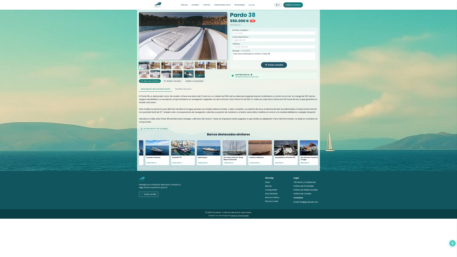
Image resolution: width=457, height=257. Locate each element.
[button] (183, 36)
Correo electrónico (240, 37)
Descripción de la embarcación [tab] (155, 89)
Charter (206, 4)
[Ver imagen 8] (222, 65)
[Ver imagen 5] (189, 65)
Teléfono (236, 44)
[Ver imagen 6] (200, 65)
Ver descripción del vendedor (155, 128)
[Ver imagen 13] (189, 74)
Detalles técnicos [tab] (183, 89)
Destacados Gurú (222, 4)
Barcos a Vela (271, 201)
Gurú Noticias (271, 193)
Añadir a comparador (195, 81)
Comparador (271, 189)
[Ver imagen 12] (177, 74)
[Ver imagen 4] (177, 65)
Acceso (252, 5)
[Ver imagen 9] (144, 74)
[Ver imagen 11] (166, 74)
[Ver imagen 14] (200, 74)
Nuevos (184, 4)
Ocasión (195, 4)
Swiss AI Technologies (240, 215)
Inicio (267, 182)
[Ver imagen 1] (144, 65)
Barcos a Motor (272, 197)
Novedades (239, 4)
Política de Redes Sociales (305, 189)
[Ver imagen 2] (155, 65)
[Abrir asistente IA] (452, 243)
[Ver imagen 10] (155, 74)
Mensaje (241, 51)
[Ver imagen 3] (166, 65)
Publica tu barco (293, 4)
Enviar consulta (275, 65)
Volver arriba (150, 194)
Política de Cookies (302, 193)
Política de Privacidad (303, 186)
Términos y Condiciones (304, 182)
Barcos (268, 186)
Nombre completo (240, 30)
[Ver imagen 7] (211, 65)
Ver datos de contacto (149, 81)
